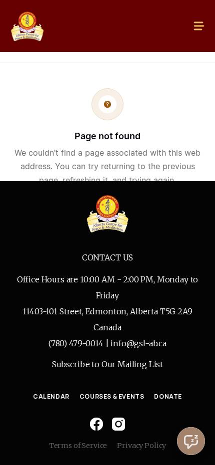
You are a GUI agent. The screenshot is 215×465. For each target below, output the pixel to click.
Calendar (51, 396)
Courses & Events (112, 396)
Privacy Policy (141, 445)
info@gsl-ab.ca (138, 343)
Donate (168, 396)
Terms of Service (78, 445)
